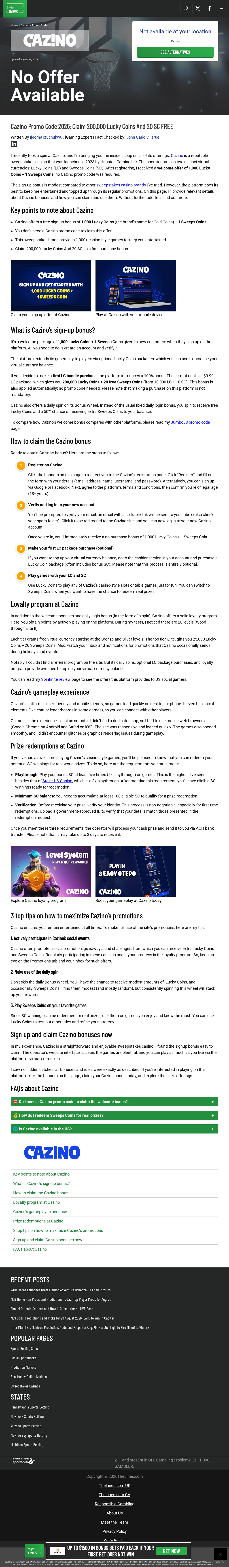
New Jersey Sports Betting (29, 1435)
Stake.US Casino (57, 780)
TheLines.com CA (114, 1494)
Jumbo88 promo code (190, 422)
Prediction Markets (23, 1367)
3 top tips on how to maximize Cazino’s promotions (58, 1230)
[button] (185, 8)
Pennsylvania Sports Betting (30, 1406)
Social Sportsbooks (23, 1357)
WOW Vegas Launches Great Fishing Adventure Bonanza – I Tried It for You (61, 1289)
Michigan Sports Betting (27, 1444)
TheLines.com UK (114, 1485)
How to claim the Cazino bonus (40, 1193)
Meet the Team (114, 1522)
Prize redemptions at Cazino (38, 1221)
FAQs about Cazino (30, 1249)
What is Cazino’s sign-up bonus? (41, 1183)
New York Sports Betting (27, 1416)
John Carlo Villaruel (143, 137)
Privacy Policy (114, 1531)
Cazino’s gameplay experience (40, 1211)
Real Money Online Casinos (29, 1376)
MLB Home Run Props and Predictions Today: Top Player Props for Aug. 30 (61, 1299)
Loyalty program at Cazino (36, 1202)
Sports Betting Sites (24, 1348)
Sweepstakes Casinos (25, 1385)
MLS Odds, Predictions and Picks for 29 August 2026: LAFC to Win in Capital (62, 1317)
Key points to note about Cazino (41, 1174)
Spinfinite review (56, 679)
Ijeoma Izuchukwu (46, 137)
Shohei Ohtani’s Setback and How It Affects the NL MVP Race (52, 1308)
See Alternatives (175, 52)
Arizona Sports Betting (26, 1425)
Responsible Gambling (114, 1503)
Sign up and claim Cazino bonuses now (47, 1239)
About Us (114, 1513)
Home (14, 25)
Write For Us (114, 1540)
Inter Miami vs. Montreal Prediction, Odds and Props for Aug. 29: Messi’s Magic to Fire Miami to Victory (80, 1327)
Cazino (25, 25)
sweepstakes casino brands (121, 185)
